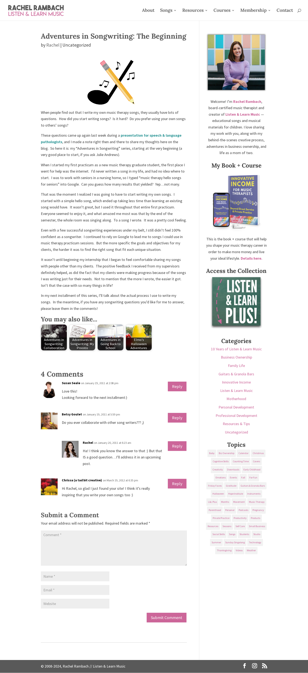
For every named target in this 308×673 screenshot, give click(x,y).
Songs (166, 11)
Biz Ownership (226, 453)
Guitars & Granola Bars (236, 374)
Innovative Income (236, 382)
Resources (193, 11)
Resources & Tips (236, 423)
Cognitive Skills (221, 461)
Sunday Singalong (235, 542)
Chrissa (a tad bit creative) (82, 480)
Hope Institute (235, 493)
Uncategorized (236, 432)
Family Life (236, 365)
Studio (256, 534)
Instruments (253, 493)
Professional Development (236, 415)
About (148, 11)
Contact (285, 11)
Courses (222, 11)
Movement (239, 501)
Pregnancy (258, 510)
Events (233, 477)
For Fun (253, 477)
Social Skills (218, 534)
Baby (212, 453)
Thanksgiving (224, 550)
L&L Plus (212, 501)
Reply (177, 386)
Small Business (257, 526)
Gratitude (231, 485)
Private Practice (221, 518)
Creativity (217, 469)
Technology (255, 542)
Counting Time (241, 461)
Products (255, 518)
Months (225, 501)
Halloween (218, 493)
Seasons (227, 526)
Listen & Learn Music (236, 390)
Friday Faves (215, 485)
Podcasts (243, 510)
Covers (256, 461)
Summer (216, 542)
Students (244, 534)
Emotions (221, 477)
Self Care (240, 526)
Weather (251, 550)
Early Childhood (251, 469)
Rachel (53, 45)
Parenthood (215, 510)
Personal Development (236, 407)
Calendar (243, 453)
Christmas (258, 453)
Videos (239, 550)
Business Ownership (236, 357)
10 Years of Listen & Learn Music (236, 349)
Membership (253, 11)
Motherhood (236, 398)
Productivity (240, 518)
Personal (229, 510)
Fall (243, 477)
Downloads (233, 469)
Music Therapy (257, 501)
